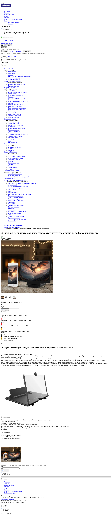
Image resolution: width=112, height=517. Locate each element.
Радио (9, 214)
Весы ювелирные (13, 192)
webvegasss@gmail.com (7, 499)
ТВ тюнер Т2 (12, 221)
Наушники (11, 208)
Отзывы (10, 24)
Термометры (11, 133)
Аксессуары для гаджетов (15, 188)
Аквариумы (11, 90)
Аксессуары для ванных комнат (17, 92)
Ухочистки (11, 139)
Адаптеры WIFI (12, 185)
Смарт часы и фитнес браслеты (17, 219)
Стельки (10, 161)
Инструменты (12, 100)
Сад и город (11, 111)
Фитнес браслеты (13, 167)
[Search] (18, 49)
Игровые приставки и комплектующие (19, 194)
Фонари (10, 169)
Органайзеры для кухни (15, 78)
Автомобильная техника (15, 174)
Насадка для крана (13, 207)
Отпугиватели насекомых (15, 106)
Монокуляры (11, 203)
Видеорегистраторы (14, 175)
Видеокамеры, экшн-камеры (16, 156)
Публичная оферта (13, 22)
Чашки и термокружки (14, 79)
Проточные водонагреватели (16, 109)
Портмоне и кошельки (14, 147)
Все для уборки (12, 93)
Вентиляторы (12, 189)
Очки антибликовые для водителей (18, 177)
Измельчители (12, 71)
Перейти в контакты (7, 43)
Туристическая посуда (14, 166)
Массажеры (11, 126)
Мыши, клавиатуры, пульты (16, 205)
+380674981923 (8, 40)
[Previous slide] (1, 294)
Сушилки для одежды (14, 115)
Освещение (11, 103)
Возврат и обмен (9, 14)
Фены (9, 141)
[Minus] (1, 468)
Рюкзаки (10, 148)
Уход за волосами (13, 137)
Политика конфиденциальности (13, 19)
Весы (9, 191)
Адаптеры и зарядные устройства (18, 186)
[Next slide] (1, 301)
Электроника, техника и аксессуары (15, 225)
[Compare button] (3, 306)
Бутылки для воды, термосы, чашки (18, 155)
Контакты (7, 17)
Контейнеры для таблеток (15, 125)
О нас (6, 16)
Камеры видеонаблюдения (16, 197)
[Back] (5, 70)
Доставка (7, 11)
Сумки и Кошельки (13, 150)
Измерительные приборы (15, 196)
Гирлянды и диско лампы (15, 95)
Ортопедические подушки (15, 158)
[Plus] (19, 468)
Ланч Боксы (11, 73)
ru (10, 45)
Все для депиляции (13, 123)
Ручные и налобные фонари (16, 216)
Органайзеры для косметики (16, 128)
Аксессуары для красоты (15, 122)
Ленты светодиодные (14, 199)
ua (2, 45)
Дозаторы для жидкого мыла (16, 98)
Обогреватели (12, 210)
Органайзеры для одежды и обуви (18, 101)
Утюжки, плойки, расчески (16, 136)
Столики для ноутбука (14, 114)
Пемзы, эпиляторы (13, 130)
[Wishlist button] (1, 306)
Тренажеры (11, 164)
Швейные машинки (14, 117)
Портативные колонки (14, 213)
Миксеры (10, 75)
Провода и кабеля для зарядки (17, 108)
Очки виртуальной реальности (17, 211)
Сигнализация (12, 112)
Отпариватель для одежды (15, 104)
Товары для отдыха (13, 163)
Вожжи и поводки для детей (16, 84)
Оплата (6, 13)
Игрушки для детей (13, 86)
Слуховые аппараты (14, 218)
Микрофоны (11, 202)
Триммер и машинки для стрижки (18, 134)
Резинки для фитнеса (14, 159)
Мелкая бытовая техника (15, 200)
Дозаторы (10, 97)
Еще (5, 21)
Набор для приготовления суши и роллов (20, 76)
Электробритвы (12, 142)
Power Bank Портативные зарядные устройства (22, 183)
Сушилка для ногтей (14, 131)
